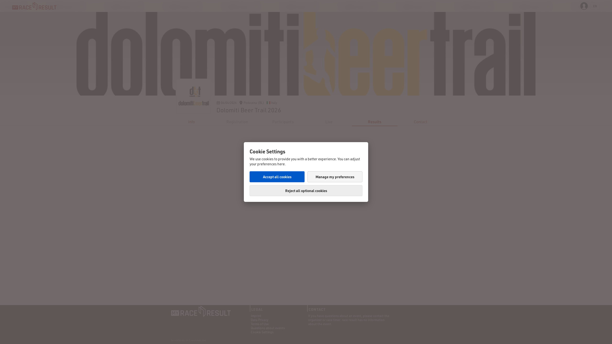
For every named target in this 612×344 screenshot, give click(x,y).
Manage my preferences (335, 176)
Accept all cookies (277, 176)
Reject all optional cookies (306, 190)
